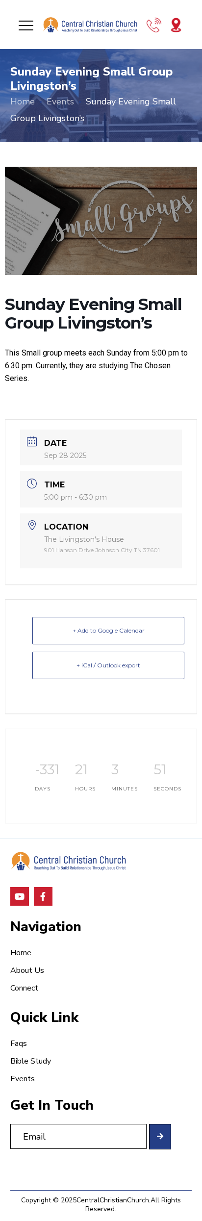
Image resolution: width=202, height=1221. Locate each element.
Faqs (18, 1043)
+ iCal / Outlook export (108, 665)
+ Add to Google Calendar (109, 630)
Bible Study (30, 1061)
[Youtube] (19, 896)
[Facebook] (43, 896)
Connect (24, 988)
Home (22, 101)
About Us (27, 970)
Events (60, 101)
